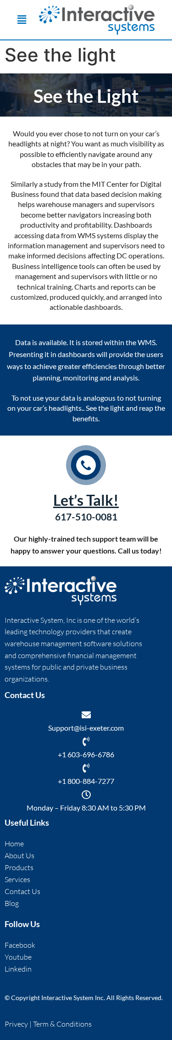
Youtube (18, 957)
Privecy (17, 1024)
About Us (19, 855)
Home (14, 843)
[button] (22, 19)
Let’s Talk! (86, 500)
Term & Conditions (62, 1024)
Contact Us (22, 891)
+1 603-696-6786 (86, 754)
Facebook (20, 945)
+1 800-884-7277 (86, 781)
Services (17, 879)
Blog (12, 903)
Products (19, 867)
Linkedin (18, 968)
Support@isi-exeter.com (86, 727)
